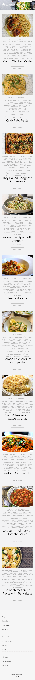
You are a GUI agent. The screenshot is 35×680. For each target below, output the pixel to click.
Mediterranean (26, 52)
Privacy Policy (6, 637)
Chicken (20, 41)
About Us (5, 629)
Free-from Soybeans (18, 49)
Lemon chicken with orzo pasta (18, 360)
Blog (3, 617)
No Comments (17, 244)
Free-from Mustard (19, 105)
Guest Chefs (6, 621)
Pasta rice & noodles (16, 170)
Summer (10, 58)
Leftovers (25, 521)
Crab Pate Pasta (17, 120)
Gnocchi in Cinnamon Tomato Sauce (17, 532)
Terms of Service (7, 641)
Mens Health (14, 53)
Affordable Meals (20, 156)
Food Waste (6, 625)
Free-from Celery (15, 100)
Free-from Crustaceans (18, 219)
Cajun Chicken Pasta (17, 61)
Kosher (16, 52)
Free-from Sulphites (19, 345)
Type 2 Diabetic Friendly (20, 356)
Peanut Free (18, 411)
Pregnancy (16, 57)
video (20, 117)
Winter (29, 58)
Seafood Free (15, 354)
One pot (23, 290)
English (22, 1)
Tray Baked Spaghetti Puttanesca (17, 179)
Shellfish (21, 116)
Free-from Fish (15, 102)
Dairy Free (18, 217)
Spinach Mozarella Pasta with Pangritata (17, 591)
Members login (6, 661)
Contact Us (5, 665)
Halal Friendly (22, 50)
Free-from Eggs (20, 43)
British (14, 336)
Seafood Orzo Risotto (17, 473)
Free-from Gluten (19, 44)
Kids (10, 52)
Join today (5, 657)
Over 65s (23, 53)
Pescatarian (11, 116)
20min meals (12, 40)
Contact (4, 645)
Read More (17, 68)
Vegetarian (18, 175)
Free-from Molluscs (20, 46)
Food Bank (20, 400)
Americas (12, 41)
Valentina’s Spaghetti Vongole (17, 239)
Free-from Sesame (17, 406)
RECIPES (30, 233)
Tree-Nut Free (20, 58)
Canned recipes (18, 99)
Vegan (14, 527)
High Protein (17, 462)
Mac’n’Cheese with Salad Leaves (17, 417)
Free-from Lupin (16, 103)
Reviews (4, 649)
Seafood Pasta (17, 298)
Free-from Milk (16, 340)
